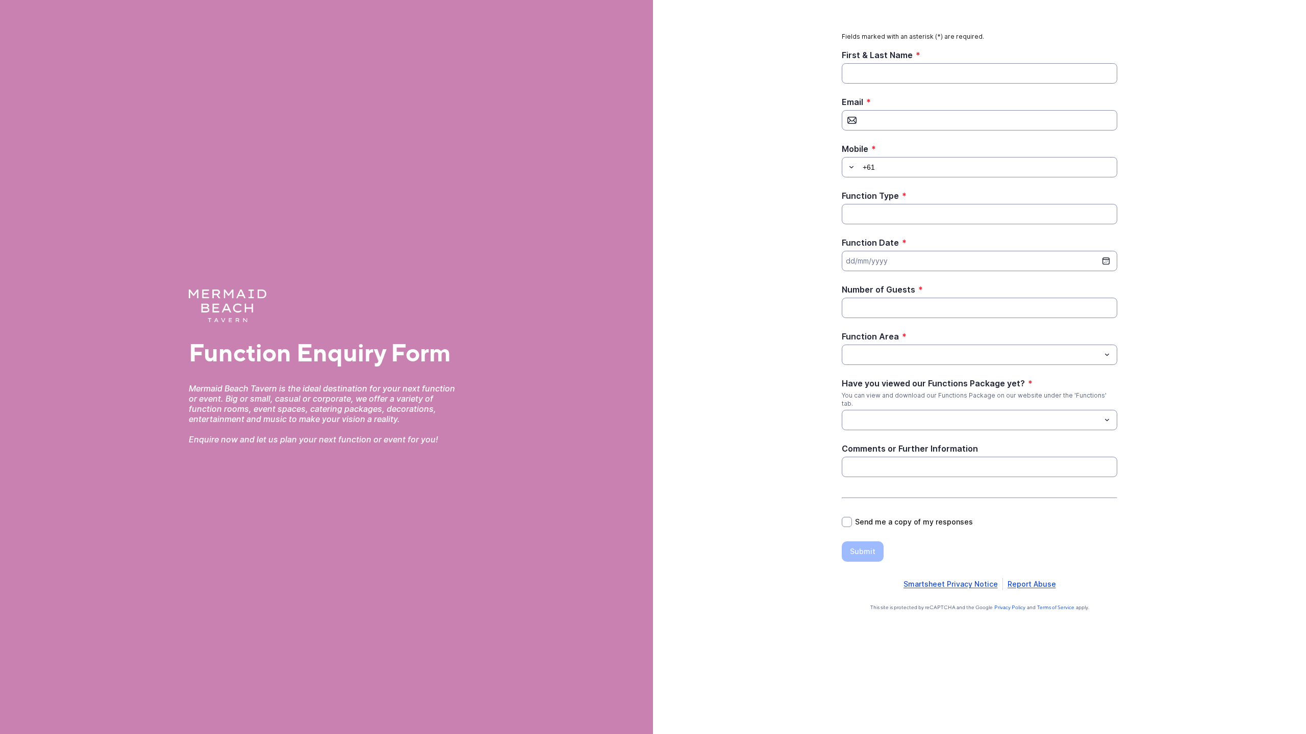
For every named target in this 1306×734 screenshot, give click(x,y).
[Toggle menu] (1107, 355)
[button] (850, 167)
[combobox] (979, 355)
